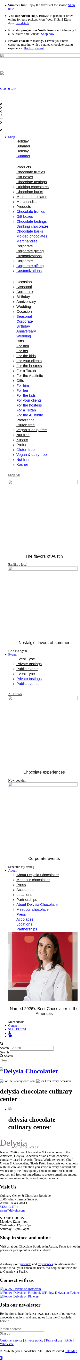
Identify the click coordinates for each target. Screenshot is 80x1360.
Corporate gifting (30, 251)
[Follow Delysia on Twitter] (60, 1292)
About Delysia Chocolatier (37, 875)
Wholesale (7, 1344)
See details (22, 23)
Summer (23, 146)
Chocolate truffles (30, 172)
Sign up (5, 1333)
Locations (24, 895)
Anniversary (26, 302)
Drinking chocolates (32, 187)
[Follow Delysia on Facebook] (21, 1292)
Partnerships (26, 900)
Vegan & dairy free (31, 430)
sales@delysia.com (12, 1210)
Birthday (23, 297)
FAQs (68, 1340)
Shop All (14, 475)
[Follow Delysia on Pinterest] (19, 1296)
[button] (40, 128)
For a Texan (26, 371)
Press (21, 885)
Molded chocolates (31, 197)
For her (22, 351)
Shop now (47, 34)
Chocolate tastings (31, 182)
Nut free (23, 435)
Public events (27, 669)
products (25, 1264)
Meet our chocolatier (33, 880)
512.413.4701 (9, 1206)
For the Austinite (29, 376)
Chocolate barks (29, 192)
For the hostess (29, 366)
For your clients (29, 361)
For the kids (26, 356)
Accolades (24, 890)
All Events (15, 694)
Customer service (11, 1340)
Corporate (24, 292)
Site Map (71, 1351)
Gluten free (25, 425)
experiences (45, 1264)
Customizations (29, 256)
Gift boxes (24, 177)
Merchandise (27, 202)
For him (22, 346)
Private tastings (29, 664)
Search (4, 1048)
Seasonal (24, 287)
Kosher (22, 440)
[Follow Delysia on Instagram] (20, 1289)
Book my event (34, 48)
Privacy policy (34, 1340)
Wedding (23, 307)
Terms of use (54, 1340)
